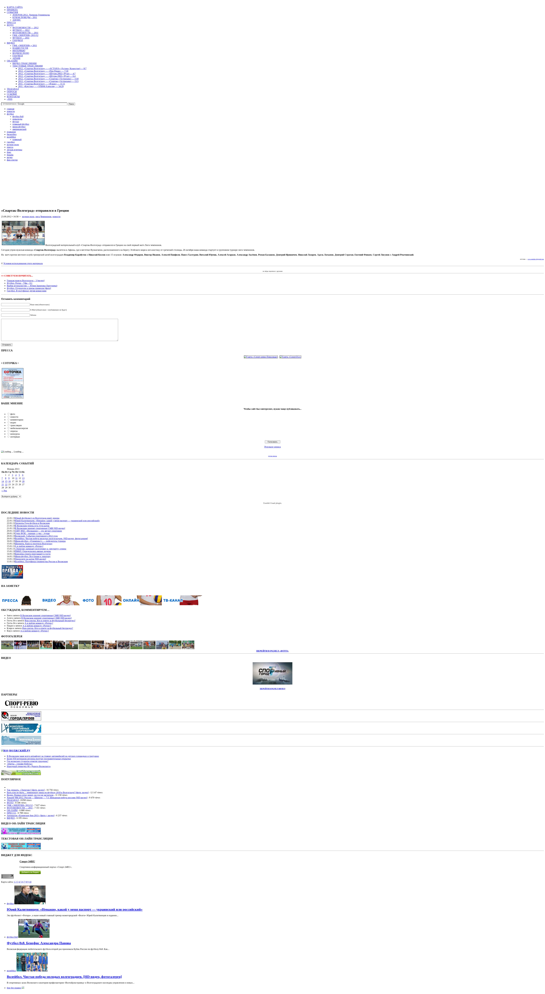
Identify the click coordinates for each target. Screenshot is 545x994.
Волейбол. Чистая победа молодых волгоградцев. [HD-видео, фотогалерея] (51, 538)
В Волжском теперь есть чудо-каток (32, 526)
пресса (10, 147)
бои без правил (14, 988)
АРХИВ (16, 58)
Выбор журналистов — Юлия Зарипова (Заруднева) (32, 285)
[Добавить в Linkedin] (283, 268)
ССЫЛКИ (12, 94)
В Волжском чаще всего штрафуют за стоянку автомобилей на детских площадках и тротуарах (53, 756)
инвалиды (17, 119)
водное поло (13, 144)
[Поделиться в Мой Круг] (286, 268)
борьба (10, 155)
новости (11, 111)
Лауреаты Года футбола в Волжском (32, 523)
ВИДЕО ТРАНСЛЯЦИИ (24, 63)
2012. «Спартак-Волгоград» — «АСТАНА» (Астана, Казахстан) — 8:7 (52, 68)
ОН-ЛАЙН (12, 61)
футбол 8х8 (17, 116)
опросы (14, 431)
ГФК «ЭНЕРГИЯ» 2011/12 (25, 35)
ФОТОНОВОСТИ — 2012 (25, 27)
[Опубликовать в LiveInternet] (270, 268)
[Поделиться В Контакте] (245, 268)
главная (10, 109)
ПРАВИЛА (12, 10)
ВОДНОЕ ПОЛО (20, 53)
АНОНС (16, 20)
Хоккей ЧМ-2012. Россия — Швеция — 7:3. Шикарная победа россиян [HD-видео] (47, 797)
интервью (15, 437)
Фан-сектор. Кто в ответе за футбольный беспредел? (50, 620)
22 (6, 484)
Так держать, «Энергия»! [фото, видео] (26, 790)
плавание (11, 132)
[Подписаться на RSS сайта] (292, 268)
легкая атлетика (14, 149)
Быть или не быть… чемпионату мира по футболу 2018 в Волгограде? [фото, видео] (48, 792)
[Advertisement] (86, 186)
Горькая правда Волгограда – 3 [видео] (25, 280)
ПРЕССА (11, 22)
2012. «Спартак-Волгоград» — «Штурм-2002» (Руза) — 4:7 (47, 73)
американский (19, 129)
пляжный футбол (20, 124)
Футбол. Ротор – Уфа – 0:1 (19, 283)
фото (12, 414)
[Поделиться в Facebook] (242, 268)
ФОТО (10, 25)
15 (6, 481)
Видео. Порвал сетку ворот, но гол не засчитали (30, 795)
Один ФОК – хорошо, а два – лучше (32, 533)
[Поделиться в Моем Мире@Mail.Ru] (264, 268)
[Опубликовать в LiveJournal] (267, 268)
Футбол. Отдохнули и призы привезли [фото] (29, 288)
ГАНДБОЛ (17, 40)
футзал (15, 121)
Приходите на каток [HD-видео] (30, 559)
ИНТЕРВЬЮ (18, 50)
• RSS (9, 99)
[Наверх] (305, 268)
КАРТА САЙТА (15, 7)
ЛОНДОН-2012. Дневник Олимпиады (31, 15)
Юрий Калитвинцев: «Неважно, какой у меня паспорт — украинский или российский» (57, 520)
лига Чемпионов (43, 216)
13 (23, 478)
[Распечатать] (295, 268)
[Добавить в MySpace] (277, 268)
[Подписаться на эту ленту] (5, 750)
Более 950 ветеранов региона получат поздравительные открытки (39, 758)
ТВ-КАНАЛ (13, 89)
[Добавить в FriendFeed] (258, 268)
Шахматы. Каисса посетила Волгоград (33, 543)
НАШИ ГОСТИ (20, 48)
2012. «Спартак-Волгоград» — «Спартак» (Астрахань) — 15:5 (48, 81)
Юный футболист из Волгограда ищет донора (37, 518)
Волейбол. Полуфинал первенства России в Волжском (41, 561)
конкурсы (15, 434)
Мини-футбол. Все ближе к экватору (33, 556)
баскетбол (11, 134)
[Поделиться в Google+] (255, 268)
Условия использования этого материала (23, 263)
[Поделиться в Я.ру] (261, 268)
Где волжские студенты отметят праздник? (27, 761)
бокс (9, 152)
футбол (10, 114)
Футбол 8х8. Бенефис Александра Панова (39, 943)
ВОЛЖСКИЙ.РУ (19, 750)
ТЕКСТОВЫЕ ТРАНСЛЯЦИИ (27, 66)
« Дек (4, 490)
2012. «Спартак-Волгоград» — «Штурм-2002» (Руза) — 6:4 (47, 76)
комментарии (16, 419)
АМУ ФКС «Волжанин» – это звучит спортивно (38, 531)
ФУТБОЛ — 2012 (21, 30)
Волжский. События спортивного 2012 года (36, 536)
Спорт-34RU (27, 861)
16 (9, 481)
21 (3, 484)
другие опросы (272, 456)
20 (23, 481)
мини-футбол (18, 126)
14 (3, 481)
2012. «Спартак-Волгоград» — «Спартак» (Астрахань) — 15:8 (48, 79)
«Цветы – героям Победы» (20, 764)
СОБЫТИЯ (12, 12)
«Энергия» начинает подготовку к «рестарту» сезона (40, 549)
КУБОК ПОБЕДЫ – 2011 (24, 17)
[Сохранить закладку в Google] (273, 268)
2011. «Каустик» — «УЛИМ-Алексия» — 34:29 (41, 86)
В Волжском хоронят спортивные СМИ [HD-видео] (40, 528)
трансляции (16, 425)
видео (9, 157)
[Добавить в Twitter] (239, 268)
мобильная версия (19, 428)
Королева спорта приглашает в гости (33, 554)
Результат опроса (272, 447)
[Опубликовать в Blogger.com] (252, 268)
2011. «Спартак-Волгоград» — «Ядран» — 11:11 (41, 84)
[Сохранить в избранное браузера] (298, 268)
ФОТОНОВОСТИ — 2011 (25, 33)
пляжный (17, 139)
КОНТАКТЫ (13, 96)
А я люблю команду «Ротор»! (29, 546)
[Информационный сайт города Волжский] (21, 774)
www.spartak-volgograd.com (536, 259)
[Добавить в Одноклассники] (249, 268)
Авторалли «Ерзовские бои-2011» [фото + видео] (30, 815)
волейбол (11, 137)
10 (30, 882)
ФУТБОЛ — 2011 (20, 38)
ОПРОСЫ (12, 91)
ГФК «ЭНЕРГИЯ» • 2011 (24, 45)
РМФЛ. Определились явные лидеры (33, 551)
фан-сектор (12, 160)
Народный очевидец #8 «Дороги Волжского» (29, 766)
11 (16, 478)
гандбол (11, 142)
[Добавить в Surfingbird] (280, 268)
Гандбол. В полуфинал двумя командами (26, 291)
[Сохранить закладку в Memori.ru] (302, 268)
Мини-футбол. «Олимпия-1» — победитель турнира (40, 541)
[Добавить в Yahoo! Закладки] (289, 268)
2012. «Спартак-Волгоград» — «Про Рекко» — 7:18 (43, 71)
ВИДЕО (11, 43)
